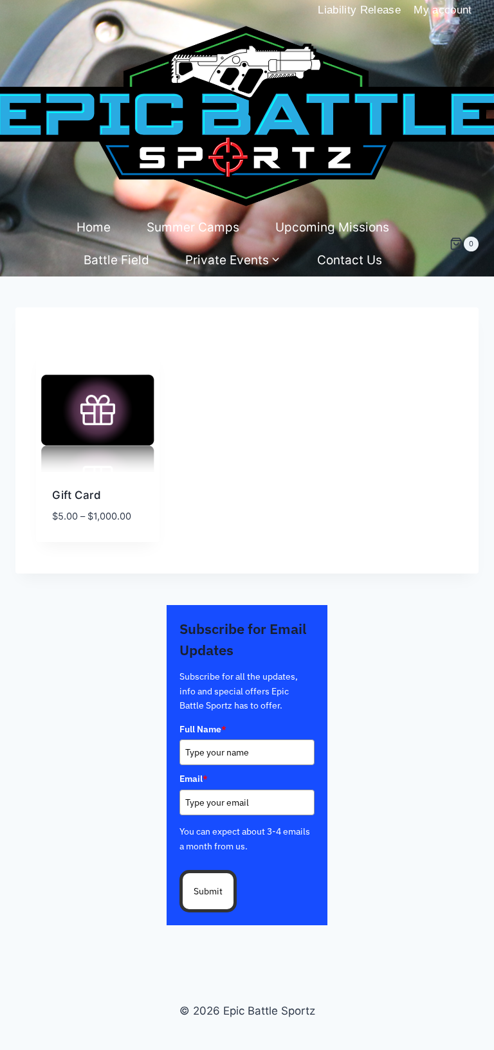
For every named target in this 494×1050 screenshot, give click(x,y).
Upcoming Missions (332, 227)
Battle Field (116, 260)
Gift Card (76, 495)
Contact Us (349, 260)
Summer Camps (193, 227)
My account (442, 10)
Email (193, 778)
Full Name (202, 729)
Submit (208, 891)
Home (94, 227)
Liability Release (359, 10)
